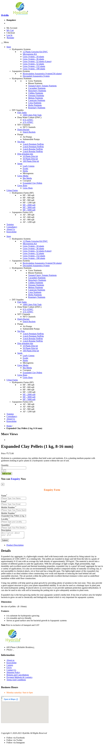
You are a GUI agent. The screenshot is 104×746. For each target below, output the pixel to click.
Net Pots (21, 142)
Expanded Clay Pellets (32, 183)
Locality (5, 519)
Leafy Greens (28, 166)
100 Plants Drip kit (31, 161)
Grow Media (22, 176)
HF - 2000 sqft (29, 205)
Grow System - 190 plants (34, 69)
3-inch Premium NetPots (33, 144)
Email (4, 501)
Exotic (25, 168)
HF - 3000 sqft (29, 207)
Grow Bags (22, 185)
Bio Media (27, 178)
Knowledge (11, 663)
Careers (9, 665)
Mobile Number (8, 507)
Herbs (25, 171)
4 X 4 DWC (28, 122)
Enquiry (15, 478)
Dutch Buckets (29, 132)
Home (9, 426)
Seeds (19, 163)
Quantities (6, 525)
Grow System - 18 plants (33, 56)
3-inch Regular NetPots (33, 149)
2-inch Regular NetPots (33, 151)
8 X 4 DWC (28, 120)
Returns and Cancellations (17, 675)
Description (6, 530)
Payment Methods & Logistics (19, 677)
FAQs (9, 667)
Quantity (5, 465)
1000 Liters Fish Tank (32, 115)
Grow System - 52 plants (33, 64)
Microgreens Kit (30, 54)
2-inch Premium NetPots (33, 146)
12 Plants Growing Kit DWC (35, 52)
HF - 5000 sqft (29, 210)
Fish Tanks (22, 112)
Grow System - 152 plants (34, 66)
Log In (9, 35)
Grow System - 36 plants (33, 59)
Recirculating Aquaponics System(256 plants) (42, 73)
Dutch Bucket (23, 129)
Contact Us (11, 670)
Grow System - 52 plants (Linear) (37, 61)
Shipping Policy (13, 672)
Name (4, 495)
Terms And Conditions (16, 680)
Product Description (15, 545)
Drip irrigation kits (25, 154)
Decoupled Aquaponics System (36, 76)
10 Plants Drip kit (30, 156)
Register (10, 37)
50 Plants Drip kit (30, 159)
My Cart (10, 30)
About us (10, 660)
